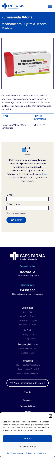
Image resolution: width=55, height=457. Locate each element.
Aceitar (28, 438)
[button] (50, 416)
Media (27, 392)
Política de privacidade (36, 453)
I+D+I (27, 330)
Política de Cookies (15, 453)
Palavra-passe (13, 204)
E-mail (9, 194)
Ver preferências (28, 446)
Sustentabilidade (28, 344)
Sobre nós (27, 307)
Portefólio (28, 360)
